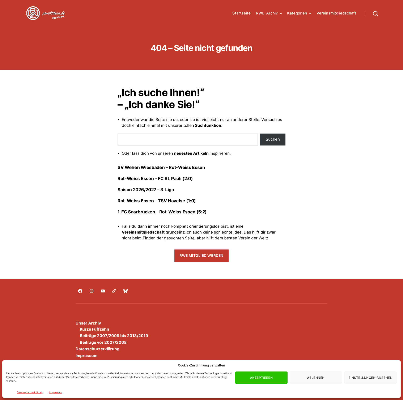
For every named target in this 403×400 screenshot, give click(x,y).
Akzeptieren (261, 378)
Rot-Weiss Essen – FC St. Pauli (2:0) (155, 178)
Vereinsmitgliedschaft (336, 13)
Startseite (241, 13)
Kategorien (297, 13)
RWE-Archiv (267, 13)
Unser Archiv (88, 323)
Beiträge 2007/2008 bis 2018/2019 (114, 335)
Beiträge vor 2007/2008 (103, 342)
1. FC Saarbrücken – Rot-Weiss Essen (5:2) (162, 211)
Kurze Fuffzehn (94, 329)
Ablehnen (316, 378)
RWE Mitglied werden (201, 255)
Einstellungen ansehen (371, 378)
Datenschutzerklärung (30, 392)
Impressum (55, 392)
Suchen (273, 139)
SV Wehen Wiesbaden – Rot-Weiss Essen (161, 167)
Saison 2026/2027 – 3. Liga (146, 189)
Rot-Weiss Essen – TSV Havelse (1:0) (157, 200)
